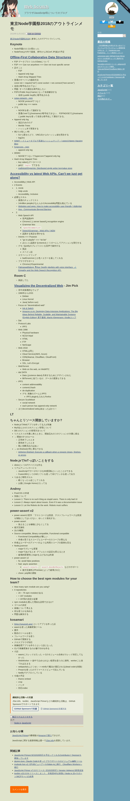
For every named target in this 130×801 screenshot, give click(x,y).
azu (111, 17)
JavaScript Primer (20, 735)
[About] (112, 8)
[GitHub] (120, 22)
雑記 (100, 96)
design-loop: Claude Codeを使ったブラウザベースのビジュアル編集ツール (48, 761)
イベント (102, 93)
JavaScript (102, 90)
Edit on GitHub (34, 34)
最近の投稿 (104, 41)
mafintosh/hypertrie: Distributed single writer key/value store (45, 168)
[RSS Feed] (111, 26)
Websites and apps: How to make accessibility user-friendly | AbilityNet (50, 206)
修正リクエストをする (22, 717)
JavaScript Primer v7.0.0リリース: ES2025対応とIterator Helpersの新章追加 (48, 770)
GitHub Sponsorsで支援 (25, 709)
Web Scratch (36, 6)
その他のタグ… (105, 99)
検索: (100, 32)
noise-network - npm (23, 98)
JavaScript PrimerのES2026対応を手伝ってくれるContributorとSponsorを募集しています (112, 77)
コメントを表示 (19, 789)
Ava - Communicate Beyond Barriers (34, 209)
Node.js (17, 723)
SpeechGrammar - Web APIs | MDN (38, 231)
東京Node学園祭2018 (20, 39)
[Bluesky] (112, 22)
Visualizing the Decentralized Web (38, 285)
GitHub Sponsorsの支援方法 (53, 709)
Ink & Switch (28, 308)
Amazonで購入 (45, 735)
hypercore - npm (21, 147)
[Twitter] (104, 22)
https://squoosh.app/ (23, 624)
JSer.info (50, 740)
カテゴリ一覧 (105, 85)
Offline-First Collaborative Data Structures (40, 57)
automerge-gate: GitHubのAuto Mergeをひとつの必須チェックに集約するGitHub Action (111, 58)
